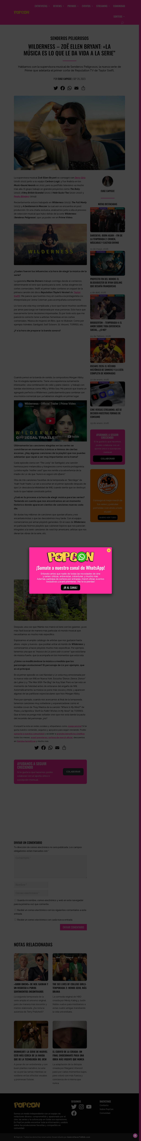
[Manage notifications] (135, 1135)
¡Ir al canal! (70, 587)
